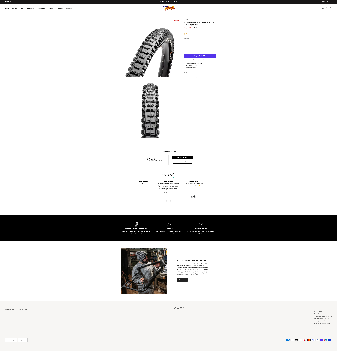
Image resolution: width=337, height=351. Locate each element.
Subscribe (168, 181)
